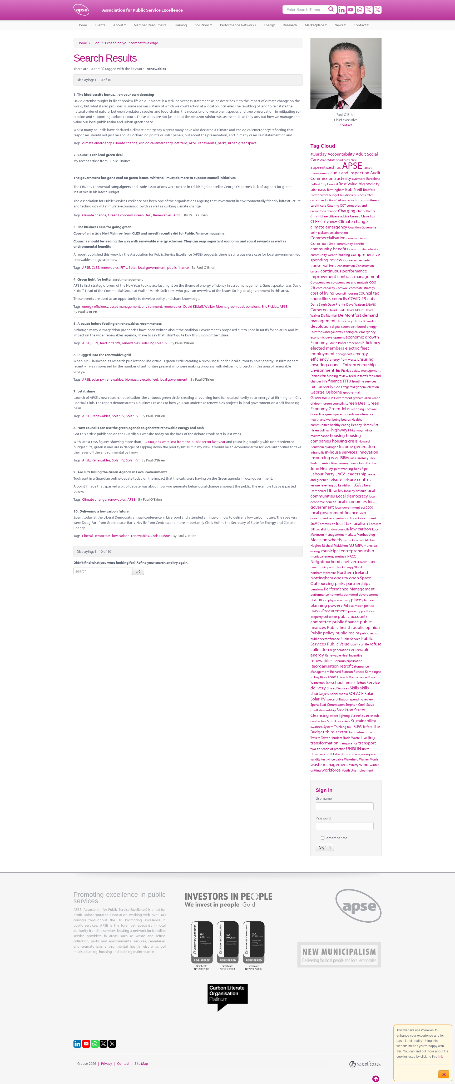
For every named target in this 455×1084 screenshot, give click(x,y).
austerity (342, 178)
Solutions (202, 25)
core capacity (325, 288)
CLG (323, 222)
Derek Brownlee (365, 321)
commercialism (357, 238)
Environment (322, 370)
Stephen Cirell (355, 704)
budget (334, 195)
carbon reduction (322, 200)
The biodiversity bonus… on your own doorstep (115, 94)
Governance (321, 397)
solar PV (147, 343)
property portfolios (361, 611)
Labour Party (322, 473)
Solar (132, 267)
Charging (346, 210)
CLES (95, 267)
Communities (322, 243)
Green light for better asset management (110, 279)
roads (333, 676)
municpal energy (322, 556)
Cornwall (342, 288)
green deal (236, 306)
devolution (320, 326)
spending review (362, 699)
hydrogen (331, 447)
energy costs (345, 354)
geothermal (351, 392)
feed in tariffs (110, 343)
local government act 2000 (354, 507)
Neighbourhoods (326, 561)
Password (323, 818)
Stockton (345, 709)
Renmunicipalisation (348, 661)
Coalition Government (363, 227)
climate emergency (97, 143)
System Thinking (334, 726)
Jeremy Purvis (348, 463)
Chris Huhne (160, 535)
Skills (354, 687)
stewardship (327, 710)
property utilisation (323, 616)
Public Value (338, 644)
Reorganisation (324, 666)
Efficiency (371, 342)
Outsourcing (322, 583)
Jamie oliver (328, 463)
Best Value (348, 183)
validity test (318, 759)
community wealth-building (330, 254)
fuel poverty (321, 386)
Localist (320, 529)
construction (346, 265)
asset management (125, 306)
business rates (363, 195)
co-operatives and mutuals (349, 282)
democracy (345, 321)
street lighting (340, 715)
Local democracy (352, 496)
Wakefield (351, 759)
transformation (324, 742)
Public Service (350, 639)
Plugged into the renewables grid (104, 354)
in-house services (341, 452)
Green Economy (120, 215)
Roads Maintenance (353, 677)
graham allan (362, 398)
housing (337, 435)
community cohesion (364, 249)
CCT (343, 205)
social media (339, 694)
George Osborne (326, 392)
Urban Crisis (341, 754)
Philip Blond (318, 600)
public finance (178, 267)
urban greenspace (242, 143)
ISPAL (335, 458)
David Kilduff (193, 306)
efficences (354, 343)
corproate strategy (362, 288)
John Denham (369, 463)
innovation (368, 452)
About (118, 25)
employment (322, 353)
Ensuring (365, 359)
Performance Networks (238, 25)
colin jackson (319, 232)
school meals (343, 682)
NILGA (358, 567)
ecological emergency (156, 143)
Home (82, 25)
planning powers (326, 605)
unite (365, 749)
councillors (320, 298)
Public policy (322, 632)
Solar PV (118, 416)
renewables (207, 143)
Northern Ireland (352, 572)
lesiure (315, 485)
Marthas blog (366, 534)
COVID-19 (357, 298)
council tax (369, 293)
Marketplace (314, 25)
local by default (355, 491)
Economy (319, 342)
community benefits (329, 248)
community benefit (350, 243)
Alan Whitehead (331, 160)
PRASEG (316, 611)
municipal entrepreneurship (347, 550)
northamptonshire (323, 572)
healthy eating (340, 424)
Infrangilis (317, 452)
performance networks (326, 594)
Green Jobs (339, 408)
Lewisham (345, 485)
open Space (360, 577)
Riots (323, 677)
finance (335, 381)
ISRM (344, 457)
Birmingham (335, 189)
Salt (327, 682)
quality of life (359, 644)
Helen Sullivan (320, 430)
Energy (269, 25)
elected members (327, 348)
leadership (357, 473)
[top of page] (376, 1079)
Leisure (335, 479)
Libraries (335, 490)
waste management (329, 764)
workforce (331, 770)
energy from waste (343, 359)
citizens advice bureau (344, 216)
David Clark (337, 310)
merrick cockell (353, 540)
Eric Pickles (269, 306)
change (332, 211)
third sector (336, 731)
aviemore (358, 178)
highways (340, 429)
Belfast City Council (324, 184)
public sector (369, 633)
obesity (341, 577)
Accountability (341, 154)
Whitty (353, 765)
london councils (338, 529)
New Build (367, 562)
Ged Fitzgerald (344, 387)
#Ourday (318, 154)
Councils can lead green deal (100, 154)
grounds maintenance (358, 414)
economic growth (362, 337)
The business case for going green (104, 227)
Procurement (334, 610)
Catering (333, 205)
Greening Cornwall (364, 409)
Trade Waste (351, 737)
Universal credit (321, 754)
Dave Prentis (336, 304)
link (440, 1056)
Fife (325, 381)
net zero (180, 143)
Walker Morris (215, 306)
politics (369, 605)
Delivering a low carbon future (104, 511)
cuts (371, 298)
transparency (348, 743)
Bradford (369, 189)
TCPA (357, 726)
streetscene (361, 715)
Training (180, 25)
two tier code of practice (327, 749)
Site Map (141, 1063)
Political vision (353, 605)
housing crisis (345, 441)
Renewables (162, 215)
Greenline (317, 414)
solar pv (98, 379)
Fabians (315, 376)
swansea (316, 726)
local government (152, 267)
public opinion (366, 627)
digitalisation (341, 326)
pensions (253, 306)
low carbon (121, 535)
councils (339, 298)
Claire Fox (368, 216)
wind (364, 764)
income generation (357, 446)
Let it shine (86, 391)
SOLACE (356, 693)
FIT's (123, 267)
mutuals (341, 556)
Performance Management (349, 588)
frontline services (364, 381)
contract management (358, 276)
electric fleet (149, 379)
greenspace (333, 414)
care (323, 205)
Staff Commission (332, 704)
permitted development (361, 594)
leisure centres (357, 479)
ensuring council (326, 364)
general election (367, 387)
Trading (368, 737)
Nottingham (321, 577)
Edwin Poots (337, 343)
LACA (340, 473)
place (356, 599)
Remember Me (335, 838)
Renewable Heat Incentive (343, 655)
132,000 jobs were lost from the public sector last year (183, 441)
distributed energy (363, 326)
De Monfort (329, 315)
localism (360, 523)
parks (222, 143)
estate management (366, 370)
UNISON (353, 748)
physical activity (339, 600)
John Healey (321, 468)
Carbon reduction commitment (357, 200)
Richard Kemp (363, 671)
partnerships (358, 583)
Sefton (361, 682)
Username (324, 798)
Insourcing (320, 457)
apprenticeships (325, 167)
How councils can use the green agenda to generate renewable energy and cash (140, 427)
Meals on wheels (326, 539)
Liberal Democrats (96, 535)
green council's (334, 403)
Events (100, 25)
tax (349, 726)
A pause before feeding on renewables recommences (119, 323)
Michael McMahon (335, 545)
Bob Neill (353, 189)
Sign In (325, 847)
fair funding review (335, 376)
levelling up (329, 485)
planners (368, 600)
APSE (193, 143)
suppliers (344, 721)
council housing (346, 293)
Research (290, 25)
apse (81, 12)
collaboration (338, 232)
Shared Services (338, 688)
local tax (344, 523)
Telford (367, 726)
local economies (352, 501)
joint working (343, 468)
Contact (360, 25)
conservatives (323, 265)
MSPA (359, 545)
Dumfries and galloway (326, 332)
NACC (351, 556)
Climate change (125, 143)
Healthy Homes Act (364, 424)
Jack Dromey (359, 458)
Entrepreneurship (359, 364)
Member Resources (149, 25)
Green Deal (142, 215)
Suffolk (332, 721)
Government (343, 398)
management (334, 534)
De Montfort (349, 315)
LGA (357, 485)
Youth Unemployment (357, 770)
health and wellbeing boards (330, 419)
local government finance (334, 512)
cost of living (322, 293)
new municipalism (323, 567)
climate (332, 222)
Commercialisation (327, 237)
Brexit (314, 195)
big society (369, 183)
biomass (131, 379)
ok (444, 1074)
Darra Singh (318, 304)
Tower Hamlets (331, 737)
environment (152, 306)
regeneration (339, 650)
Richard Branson (341, 671)
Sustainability (363, 720)
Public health (339, 627)
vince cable (335, 759)
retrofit (346, 666)
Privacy (106, 1063)
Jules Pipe (361, 468)
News (339, 25)
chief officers (366, 211)
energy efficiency (95, 306)
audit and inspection (349, 172)
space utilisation (338, 699)
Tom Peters (356, 732)
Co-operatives (320, 282)
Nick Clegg (345, 567)
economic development (327, 337)
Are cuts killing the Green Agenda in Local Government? (122, 472)
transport (367, 742)
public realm (347, 632)
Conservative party (356, 260)
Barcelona (373, 178)
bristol (323, 195)
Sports (314, 704)
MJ (351, 545)
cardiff (314, 205)
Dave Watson (355, 304)
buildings (346, 195)
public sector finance (325, 639)
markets (350, 534)
